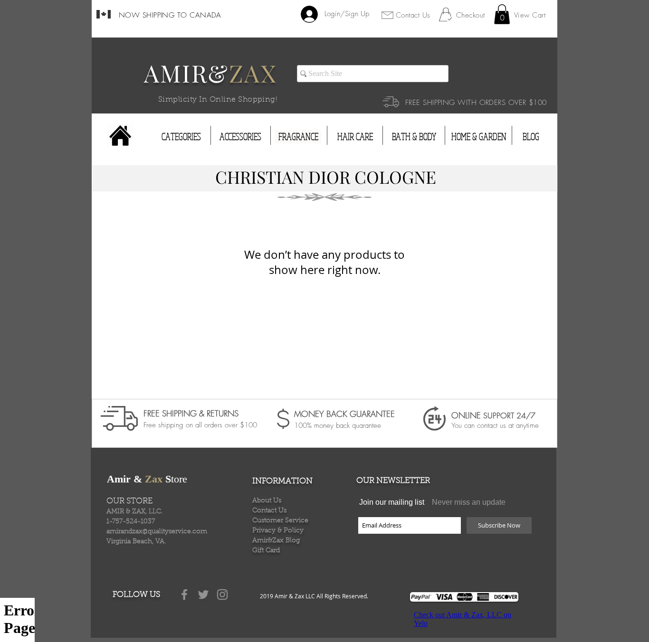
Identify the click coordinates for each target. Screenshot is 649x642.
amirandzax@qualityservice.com (156, 532)
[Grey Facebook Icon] (184, 594)
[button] (502, 14)
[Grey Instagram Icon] (222, 594)
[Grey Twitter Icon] (203, 594)
